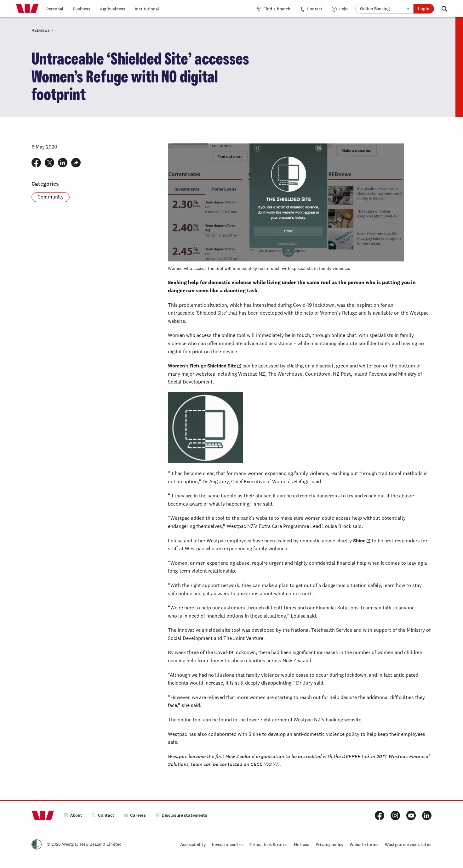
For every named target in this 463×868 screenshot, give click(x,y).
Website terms (364, 845)
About (76, 815)
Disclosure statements (184, 815)
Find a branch (276, 9)
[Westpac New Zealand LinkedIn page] (427, 815)
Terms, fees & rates (268, 845)
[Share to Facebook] (36, 162)
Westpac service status (408, 845)
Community (50, 196)
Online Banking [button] (375, 8)
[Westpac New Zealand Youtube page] (411, 815)
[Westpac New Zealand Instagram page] (395, 815)
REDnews (40, 30)
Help (343, 9)
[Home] (27, 9)
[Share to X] (49, 162)
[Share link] (76, 162)
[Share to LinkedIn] (62, 162)
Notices (301, 845)
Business (81, 9)
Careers (138, 815)
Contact (314, 9)
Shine (359, 540)
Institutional (147, 9)
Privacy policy (329, 845)
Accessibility (193, 845)
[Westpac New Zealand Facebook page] (379, 815)
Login (423, 9)
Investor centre (227, 845)
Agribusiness (112, 9)
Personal (54, 9)
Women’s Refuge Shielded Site (202, 365)
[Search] (444, 8)
